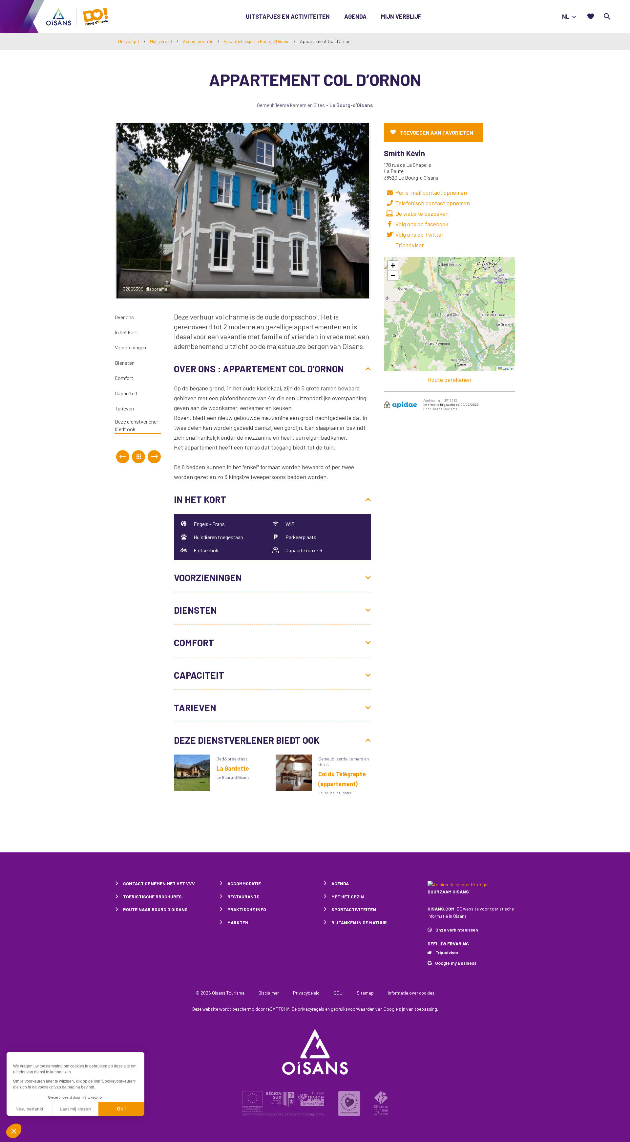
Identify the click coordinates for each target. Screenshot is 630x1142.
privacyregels (311, 1009)
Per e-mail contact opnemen (431, 192)
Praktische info (246, 909)
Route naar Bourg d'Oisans (155, 909)
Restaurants (243, 896)
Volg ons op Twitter (419, 234)
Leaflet (508, 368)
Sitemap (365, 993)
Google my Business (455, 963)
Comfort (124, 378)
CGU (338, 993)
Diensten (125, 363)
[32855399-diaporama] (242, 209)
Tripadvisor (409, 245)
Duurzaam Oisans (448, 891)
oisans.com (441, 908)
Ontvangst (128, 41)
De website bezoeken (422, 213)
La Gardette (233, 768)
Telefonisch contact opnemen (432, 203)
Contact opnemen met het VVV (159, 883)
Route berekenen (449, 379)
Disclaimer (269, 993)
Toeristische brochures (152, 896)
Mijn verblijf (401, 16)
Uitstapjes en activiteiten (288, 16)
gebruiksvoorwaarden (352, 1009)
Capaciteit (126, 393)
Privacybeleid (306, 993)
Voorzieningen (130, 347)
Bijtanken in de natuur (359, 922)
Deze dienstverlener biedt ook (136, 425)
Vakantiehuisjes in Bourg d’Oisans (257, 41)
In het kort (126, 332)
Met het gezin (347, 896)
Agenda (355, 16)
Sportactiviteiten (353, 909)
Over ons (124, 317)
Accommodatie (198, 41)
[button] (393, 266)
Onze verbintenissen (456, 930)
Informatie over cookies (411, 993)
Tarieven (124, 409)
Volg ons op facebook (421, 224)
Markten (237, 922)
